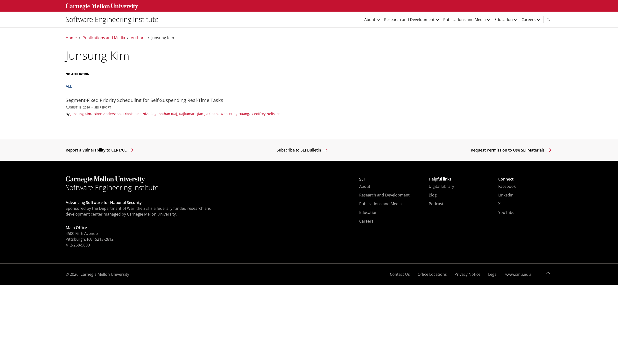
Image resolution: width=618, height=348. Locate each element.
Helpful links (440, 179)
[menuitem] (114, 19)
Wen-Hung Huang (235, 113)
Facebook (507, 186)
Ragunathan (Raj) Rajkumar (173, 113)
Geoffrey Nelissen (266, 113)
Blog (433, 195)
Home (71, 37)
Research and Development (384, 195)
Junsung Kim (81, 113)
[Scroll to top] (549, 274)
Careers (366, 221)
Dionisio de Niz (136, 113)
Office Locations (432, 274)
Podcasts (437, 203)
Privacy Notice (467, 274)
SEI (362, 179)
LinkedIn (505, 195)
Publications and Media (104, 37)
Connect (505, 179)
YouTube (506, 212)
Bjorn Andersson (108, 113)
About (364, 186)
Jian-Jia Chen (208, 113)
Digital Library (441, 186)
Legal (493, 274)
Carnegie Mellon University (104, 274)
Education (368, 212)
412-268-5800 (78, 245)
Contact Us (400, 274)
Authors (138, 37)
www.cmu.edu (518, 274)
